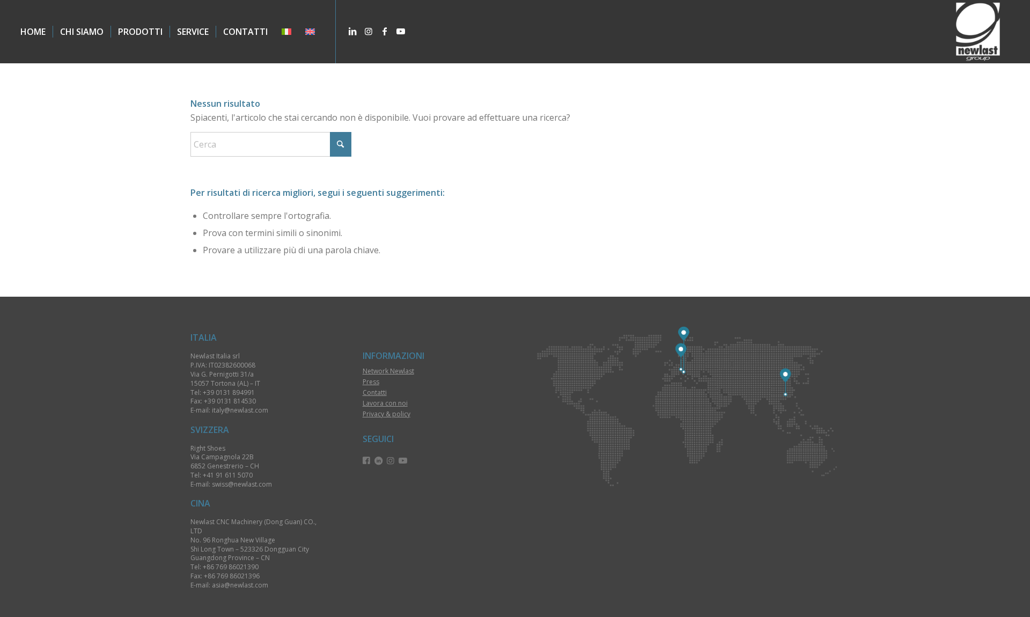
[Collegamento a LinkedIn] (352, 31)
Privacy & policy (386, 413)
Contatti (375, 392)
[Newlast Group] (978, 31)
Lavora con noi (385, 403)
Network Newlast (388, 371)
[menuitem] (33, 31)
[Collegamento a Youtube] (401, 31)
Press (371, 381)
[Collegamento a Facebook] (385, 31)
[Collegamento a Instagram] (368, 31)
